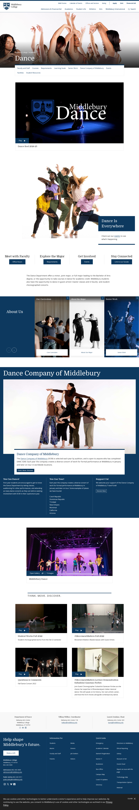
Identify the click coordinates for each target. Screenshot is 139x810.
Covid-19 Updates (102, 780)
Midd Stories (62, 3)
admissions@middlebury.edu (12, 772)
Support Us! (102, 479)
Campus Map (100, 774)
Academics (69, 9)
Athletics (92, 9)
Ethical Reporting (122, 748)
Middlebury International (115, 9)
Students (52, 743)
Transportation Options (124, 782)
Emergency (99, 743)
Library (119, 754)
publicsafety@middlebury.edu (12, 779)
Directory (99, 785)
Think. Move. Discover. (25, 470)
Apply (115, 3)
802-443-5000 (7, 765)
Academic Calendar (102, 748)
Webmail (119, 788)
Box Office (99, 769)
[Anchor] (127, 226)
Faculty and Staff (23, 68)
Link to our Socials (122, 262)
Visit (121, 3)
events (117, 236)
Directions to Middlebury (125, 743)
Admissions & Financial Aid (51, 9)
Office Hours (17, 262)
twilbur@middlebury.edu (69, 723)
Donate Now (101, 491)
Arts (100, 9)
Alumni (52, 748)
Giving (104, 3)
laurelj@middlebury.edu (115, 723)
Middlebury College (21, 52)
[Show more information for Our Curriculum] (67, 298)
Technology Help (122, 777)
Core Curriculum (52, 352)
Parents (52, 759)
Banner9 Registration (103, 754)
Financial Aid (131, 3)
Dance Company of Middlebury (92, 68)
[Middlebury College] (12, 6)
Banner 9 (99, 759)
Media (72, 743)
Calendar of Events (76, 3)
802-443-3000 (16, 770)
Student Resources (33, 73)
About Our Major (86, 352)
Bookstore (99, 764)
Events (108, 68)
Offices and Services (92, 3)
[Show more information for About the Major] (102, 298)
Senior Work (73, 68)
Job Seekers (74, 754)
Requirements (46, 68)
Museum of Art (122, 759)
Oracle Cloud (121, 764)
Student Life (81, 9)
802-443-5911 (17, 777)
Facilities (20, 73)
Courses (35, 68)
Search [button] (133, 9)
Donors (72, 748)
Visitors (72, 759)
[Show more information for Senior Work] (137, 298)
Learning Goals (60, 68)
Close (130, 799)
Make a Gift (11, 753)
